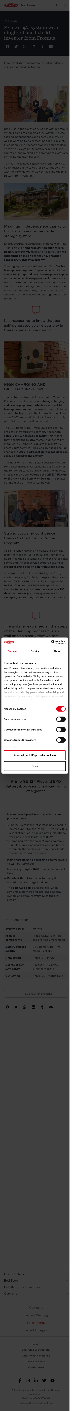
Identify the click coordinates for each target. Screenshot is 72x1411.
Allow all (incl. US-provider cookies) (35, 755)
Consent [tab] (13, 651)
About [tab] (57, 651)
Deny (35, 766)
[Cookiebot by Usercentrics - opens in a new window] (51, 642)
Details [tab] (35, 651)
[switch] (61, 719)
